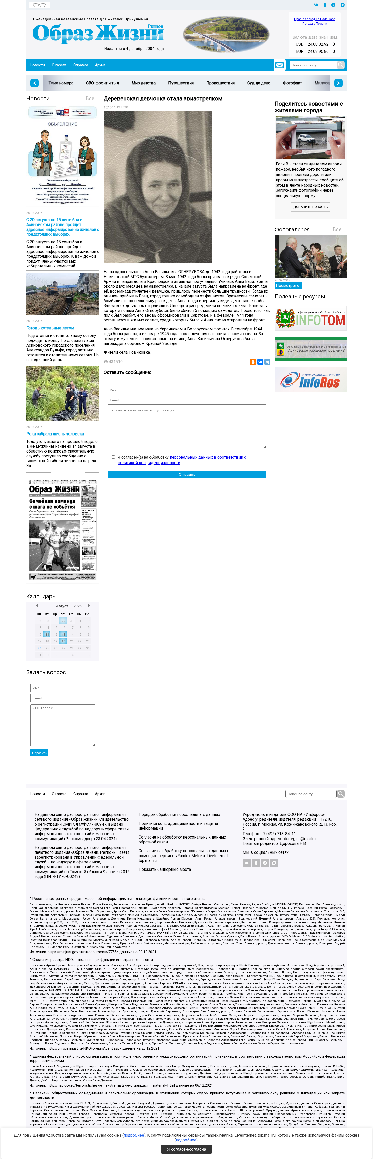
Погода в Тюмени (314, 23)
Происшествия (220, 83)
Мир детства (144, 83)
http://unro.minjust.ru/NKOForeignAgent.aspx (84, 1048)
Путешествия (181, 83)
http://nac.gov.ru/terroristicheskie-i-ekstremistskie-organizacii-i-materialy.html (111, 1085)
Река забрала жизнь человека (55, 433)
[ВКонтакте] (260, 362)
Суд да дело (258, 83)
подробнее (134, 1135)
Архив (100, 65)
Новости (37, 65)
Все (90, 98)
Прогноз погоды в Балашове (314, 19)
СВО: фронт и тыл (102, 83)
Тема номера (61, 83)
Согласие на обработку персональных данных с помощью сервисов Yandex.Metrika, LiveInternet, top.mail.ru (184, 855)
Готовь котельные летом (50, 328)
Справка (80, 65)
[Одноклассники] (253, 362)
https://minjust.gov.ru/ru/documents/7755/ (83, 952)
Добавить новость (310, 207)
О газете (59, 65)
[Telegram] (267, 362)
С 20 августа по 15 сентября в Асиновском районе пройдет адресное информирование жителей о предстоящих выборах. (62, 227)
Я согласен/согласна (186, 1149)
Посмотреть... (288, 285)
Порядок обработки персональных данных (179, 814)
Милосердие (327, 83)
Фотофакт (292, 83)
